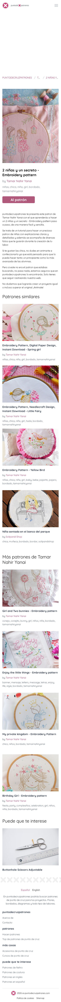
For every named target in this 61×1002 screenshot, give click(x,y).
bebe (35, 479)
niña (20, 187)
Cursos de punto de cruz (15, 955)
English (36, 889)
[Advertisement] (30, 42)
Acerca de (7, 917)
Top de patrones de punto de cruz (20, 939)
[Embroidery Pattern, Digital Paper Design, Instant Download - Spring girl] (30, 322)
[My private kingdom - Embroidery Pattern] (30, 711)
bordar (33, 541)
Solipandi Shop (14, 536)
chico (5, 743)
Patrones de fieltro (12, 967)
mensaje (16, 682)
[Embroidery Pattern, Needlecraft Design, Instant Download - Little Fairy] (30, 384)
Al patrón (19, 199)
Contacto (7, 922)
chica (13, 187)
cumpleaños (23, 805)
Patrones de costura (13, 972)
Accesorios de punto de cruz (17, 950)
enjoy (51, 682)
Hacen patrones (11, 934)
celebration (37, 805)
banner (6, 682)
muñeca (13, 541)
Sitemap (40, 998)
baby (29, 479)
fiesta (5, 805)
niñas (5, 187)
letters (25, 682)
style (9, 685)
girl (26, 187)
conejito (15, 620)
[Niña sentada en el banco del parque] (30, 508)
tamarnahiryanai (12, 191)
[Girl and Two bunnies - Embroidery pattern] (30, 588)
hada (29, 420)
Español (25, 889)
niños (35, 620)
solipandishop (46, 541)
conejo (6, 620)
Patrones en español (13, 981)
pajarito (43, 479)
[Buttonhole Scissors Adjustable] (30, 846)
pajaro (52, 479)
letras (44, 682)
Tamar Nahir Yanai (19, 181)
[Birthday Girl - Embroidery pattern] (30, 772)
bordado (34, 187)
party (12, 805)
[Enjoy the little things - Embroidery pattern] (30, 649)
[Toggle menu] (56, 5)
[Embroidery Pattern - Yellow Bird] (30, 447)
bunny (23, 620)
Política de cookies (25, 998)
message (35, 682)
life (3, 685)
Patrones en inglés (12, 976)
